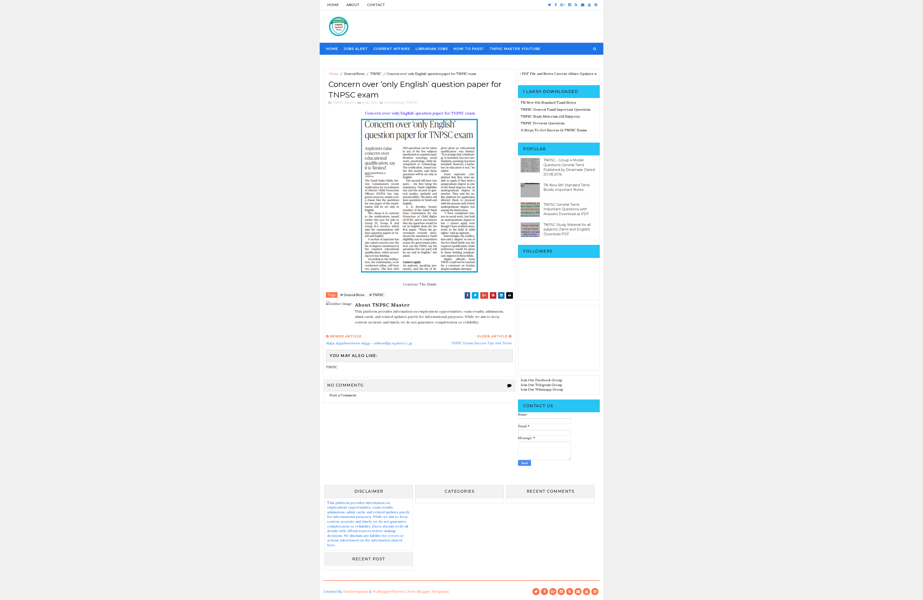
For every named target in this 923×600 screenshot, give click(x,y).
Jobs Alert (356, 49)
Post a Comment (343, 395)
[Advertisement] (559, 338)
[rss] (576, 4)
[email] (583, 4)
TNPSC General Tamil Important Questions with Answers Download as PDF (566, 209)
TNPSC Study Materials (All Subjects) (550, 116)
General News (354, 74)
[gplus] (562, 4)
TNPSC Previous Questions (543, 123)
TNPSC (375, 74)
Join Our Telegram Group (541, 385)
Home (333, 5)
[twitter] (549, 4)
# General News (352, 295)
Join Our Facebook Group (541, 380)
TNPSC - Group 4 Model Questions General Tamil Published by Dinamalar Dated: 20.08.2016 (569, 167)
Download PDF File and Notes (542, 74)
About (352, 5)
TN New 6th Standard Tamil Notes (548, 102)
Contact (376, 5)
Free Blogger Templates (428, 591)
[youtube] (589, 4)
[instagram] (569, 4)
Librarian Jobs (432, 49)
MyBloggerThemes (388, 591)
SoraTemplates (355, 591)
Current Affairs (392, 49)
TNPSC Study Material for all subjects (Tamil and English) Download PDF (567, 229)
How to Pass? (469, 49)
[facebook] (556, 4)
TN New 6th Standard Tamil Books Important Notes (566, 187)
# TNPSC (376, 295)
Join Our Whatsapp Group (542, 389)
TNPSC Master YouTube (515, 49)
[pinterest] (596, 4)
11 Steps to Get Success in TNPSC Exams (554, 130)
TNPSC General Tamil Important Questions (556, 109)
